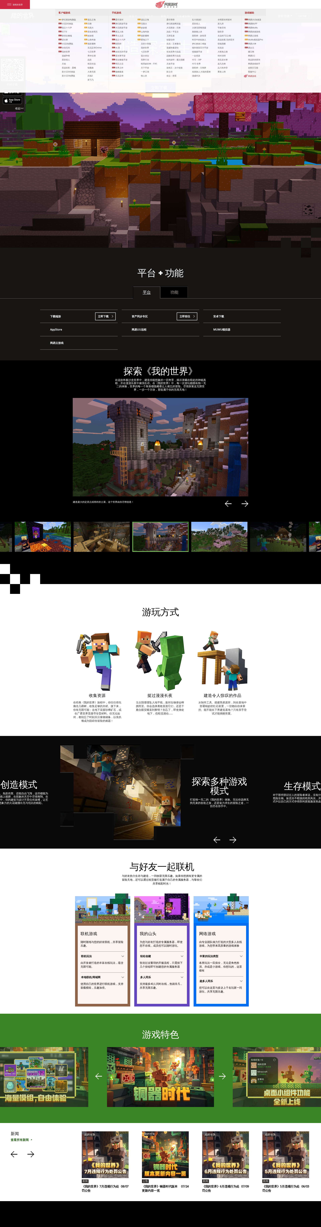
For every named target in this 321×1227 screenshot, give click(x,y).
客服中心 (252, 71)
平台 (147, 292)
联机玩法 (86, 956)
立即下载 (103, 316)
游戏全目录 (18, 4)
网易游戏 (252, 75)
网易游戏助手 (254, 63)
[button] (228, 503)
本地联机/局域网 (90, 977)
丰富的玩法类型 (209, 956)
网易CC (251, 55)
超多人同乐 (206, 981)
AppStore (56, 329)
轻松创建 (145, 956)
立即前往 (185, 316)
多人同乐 (145, 977)
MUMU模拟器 (221, 329)
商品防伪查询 (254, 59)
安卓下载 (218, 316)
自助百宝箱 (253, 67)
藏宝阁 (251, 51)
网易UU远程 (139, 329)
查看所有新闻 (20, 1140)
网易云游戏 (57, 343)
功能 (174, 292)
